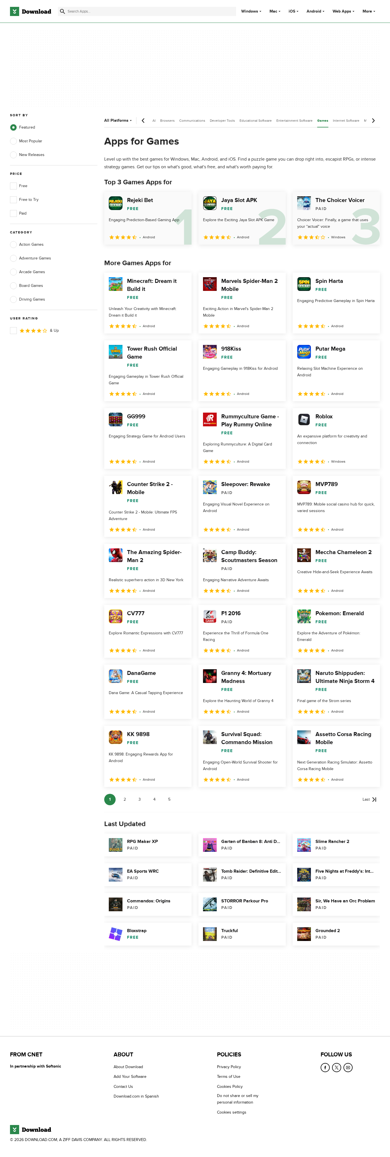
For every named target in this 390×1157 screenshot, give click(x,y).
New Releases (32, 154)
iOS (292, 11)
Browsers (167, 121)
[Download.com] (30, 11)
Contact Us (123, 1086)
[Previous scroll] (143, 120)
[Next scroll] (373, 120)
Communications (192, 121)
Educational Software (256, 121)
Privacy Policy (229, 1066)
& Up (54, 330)
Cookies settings (231, 1112)
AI (154, 121)
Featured (27, 127)
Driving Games (32, 299)
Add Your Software (130, 1076)
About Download (128, 1066)
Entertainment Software (294, 121)
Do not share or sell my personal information (237, 1099)
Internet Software (346, 121)
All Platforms (116, 120)
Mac (273, 11)
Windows (249, 11)
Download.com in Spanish (136, 1096)
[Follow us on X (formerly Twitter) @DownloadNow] (336, 1067)
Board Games (31, 285)
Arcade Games (32, 271)
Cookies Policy (230, 1086)
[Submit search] (62, 11)
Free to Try (29, 199)
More (367, 11)
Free (23, 185)
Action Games (31, 244)
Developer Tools (222, 121)
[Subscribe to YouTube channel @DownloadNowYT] (348, 1067)
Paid (23, 213)
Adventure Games (35, 258)
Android (314, 11)
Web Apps (342, 11)
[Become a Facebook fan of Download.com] (325, 1067)
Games (322, 121)
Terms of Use (228, 1076)
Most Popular (30, 141)
